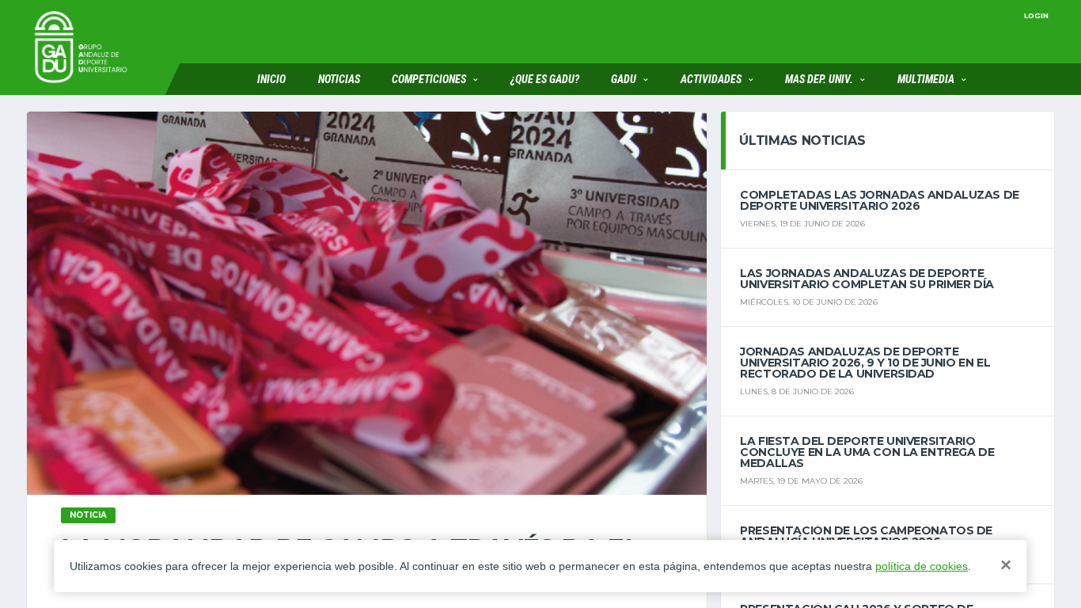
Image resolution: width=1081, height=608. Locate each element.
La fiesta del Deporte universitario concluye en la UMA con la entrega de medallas (867, 452)
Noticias (339, 79)
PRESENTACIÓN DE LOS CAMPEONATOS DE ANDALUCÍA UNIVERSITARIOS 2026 (866, 536)
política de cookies (921, 566)
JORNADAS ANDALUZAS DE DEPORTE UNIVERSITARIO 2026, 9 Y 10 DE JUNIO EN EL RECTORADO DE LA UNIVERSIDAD (865, 362)
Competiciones (429, 79)
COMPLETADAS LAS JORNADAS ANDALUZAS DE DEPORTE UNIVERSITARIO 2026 (879, 200)
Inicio (271, 79)
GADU (623, 79)
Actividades (711, 79)
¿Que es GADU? (544, 79)
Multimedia (925, 79)
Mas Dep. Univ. (819, 79)
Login (1036, 15)
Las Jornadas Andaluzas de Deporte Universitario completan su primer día (866, 278)
